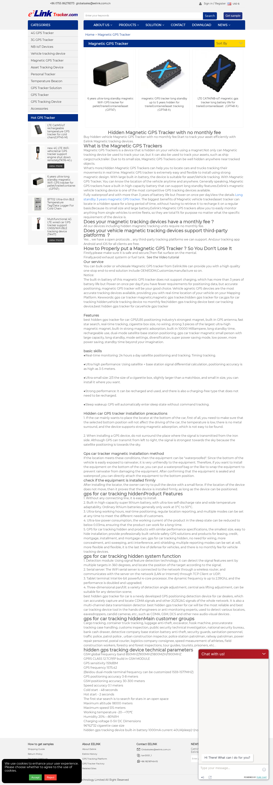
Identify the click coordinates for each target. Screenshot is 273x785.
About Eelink (89, 749)
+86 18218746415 (149, 761)
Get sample (232, 15)
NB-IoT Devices (42, 47)
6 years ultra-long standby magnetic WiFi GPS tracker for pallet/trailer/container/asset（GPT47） (65, 182)
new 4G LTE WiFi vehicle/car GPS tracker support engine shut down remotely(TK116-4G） (60, 154)
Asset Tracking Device (47, 67)
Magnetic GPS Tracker (47, 60)
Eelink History (89, 754)
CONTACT (178, 25)
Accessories (39, 108)
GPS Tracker (40, 95)
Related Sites (89, 768)
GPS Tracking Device (46, 102)
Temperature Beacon (46, 81)
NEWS (223, 25)
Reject (50, 777)
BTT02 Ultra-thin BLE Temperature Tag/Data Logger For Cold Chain (60, 204)
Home (90, 34)
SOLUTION (153, 25)
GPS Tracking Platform (94, 758)
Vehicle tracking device (48, 53)
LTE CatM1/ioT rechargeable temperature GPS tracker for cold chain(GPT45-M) (58, 131)
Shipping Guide (36, 749)
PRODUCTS (127, 25)
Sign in (208, 3)
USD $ (235, 3)
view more (55, 165)
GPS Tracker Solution (46, 88)
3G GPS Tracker (42, 40)
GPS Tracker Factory (93, 763)
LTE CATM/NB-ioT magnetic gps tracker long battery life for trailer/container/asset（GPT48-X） (218, 102)
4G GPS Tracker (42, 33)
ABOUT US (101, 25)
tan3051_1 (146, 755)
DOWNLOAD (201, 25)
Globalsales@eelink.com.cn (156, 749)
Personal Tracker (43, 74)
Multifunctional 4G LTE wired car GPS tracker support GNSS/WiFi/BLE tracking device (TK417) (59, 227)
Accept (35, 777)
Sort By (221, 43)
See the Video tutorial (162, 257)
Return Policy (35, 754)
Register (220, 3)
